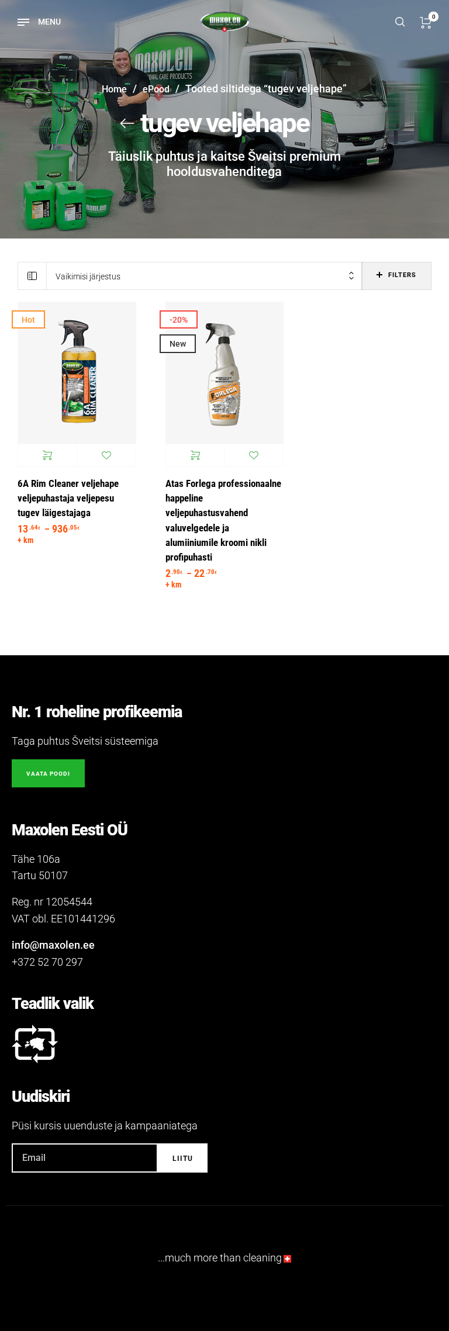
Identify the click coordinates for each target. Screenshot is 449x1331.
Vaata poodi (48, 773)
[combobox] (204, 276)
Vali (47, 455)
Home (114, 89)
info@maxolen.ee (53, 945)
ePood (156, 89)
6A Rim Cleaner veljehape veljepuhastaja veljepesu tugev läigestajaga (68, 498)
